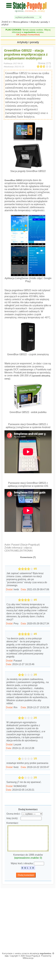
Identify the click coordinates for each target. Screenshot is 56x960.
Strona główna (20, 22)
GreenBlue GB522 (13, 180)
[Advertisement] (28, 919)
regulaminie (30, 32)
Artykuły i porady (39, 22)
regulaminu (45, 953)
